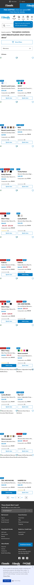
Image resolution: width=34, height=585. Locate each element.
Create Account (5, 520)
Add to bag (27, 275)
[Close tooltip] (31, 22)
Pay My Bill (21, 534)
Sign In (3, 517)
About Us (3, 546)
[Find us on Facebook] (19, 558)
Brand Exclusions (5, 538)
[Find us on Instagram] (23, 558)
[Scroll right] (15, 127)
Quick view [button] (11, 98)
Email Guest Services (25, 544)
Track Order (21, 517)
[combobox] (17, 48)
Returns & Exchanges (23, 522)
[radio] (2, 83)
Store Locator (4, 534)
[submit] (29, 510)
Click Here (13, 12)
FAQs (19, 520)
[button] (16, 580)
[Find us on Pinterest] (27, 558)
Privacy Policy (6, 576)
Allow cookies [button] (7, 580)
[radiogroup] (3, 83)
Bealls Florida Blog (5, 553)
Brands (3, 536)
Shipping (20, 524)
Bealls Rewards (5, 522)
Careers (3, 548)
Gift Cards (3, 532)
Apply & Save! (21, 532)
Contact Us (4, 551)
